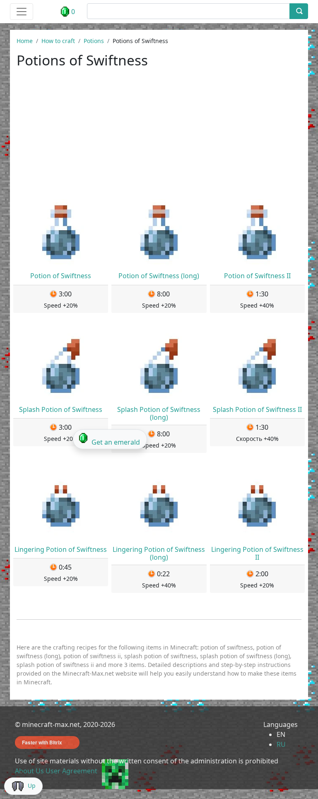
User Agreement (71, 770)
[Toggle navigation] (21, 11)
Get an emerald (116, 442)
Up (32, 785)
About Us (29, 770)
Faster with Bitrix (42, 742)
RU (281, 744)
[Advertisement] (159, 137)
